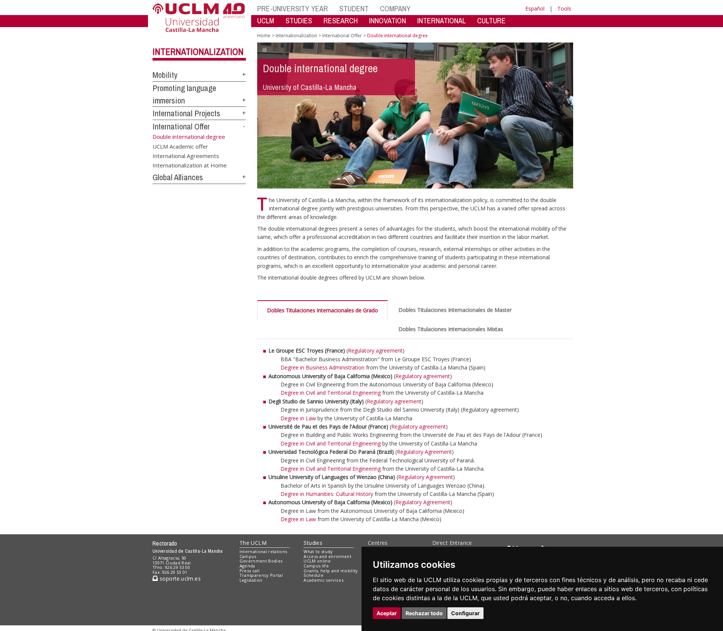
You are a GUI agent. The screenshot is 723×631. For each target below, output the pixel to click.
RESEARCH (340, 20)
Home (263, 35)
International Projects (186, 113)
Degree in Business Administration (323, 367)
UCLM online (317, 561)
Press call (249, 570)
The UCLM (253, 542)
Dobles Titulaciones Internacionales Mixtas (450, 329)
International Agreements (186, 155)
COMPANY (395, 8)
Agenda (247, 566)
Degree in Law (298, 418)
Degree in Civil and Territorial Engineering (331, 392)
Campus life (316, 566)
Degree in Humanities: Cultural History (327, 493)
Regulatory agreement (375, 350)
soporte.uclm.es (179, 578)
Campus (247, 556)
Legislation (250, 580)
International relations (263, 551)
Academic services (323, 580)
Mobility (165, 75)
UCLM (265, 20)
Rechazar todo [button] (424, 613)
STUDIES (298, 20)
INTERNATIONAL (441, 20)
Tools (564, 8)
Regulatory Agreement (424, 451)
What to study (318, 551)
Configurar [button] (465, 613)
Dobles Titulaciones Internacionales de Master (455, 309)
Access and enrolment (327, 556)
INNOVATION (387, 20)
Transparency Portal (261, 575)
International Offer (181, 126)
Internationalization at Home (190, 165)
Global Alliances (178, 177)
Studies (313, 542)
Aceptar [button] (387, 613)
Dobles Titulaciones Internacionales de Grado (322, 310)
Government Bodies (261, 561)
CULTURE (491, 20)
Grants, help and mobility (331, 570)
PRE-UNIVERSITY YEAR (292, 8)
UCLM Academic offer (180, 146)
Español (535, 8)
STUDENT (354, 8)
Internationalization (198, 52)
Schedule (313, 575)
